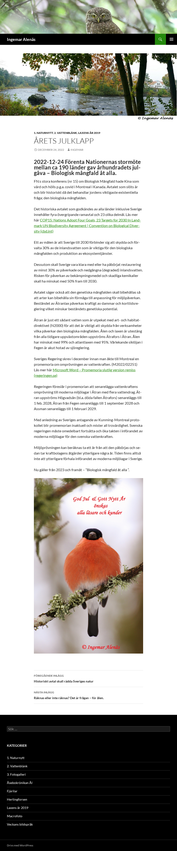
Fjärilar (12, 791)
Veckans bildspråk (20, 824)
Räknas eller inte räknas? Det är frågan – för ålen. (69, 695)
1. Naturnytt (43, 133)
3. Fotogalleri (16, 774)
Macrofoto (14, 816)
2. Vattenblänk (65, 133)
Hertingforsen (17, 799)
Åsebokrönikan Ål (19, 783)
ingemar (77, 149)
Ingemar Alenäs (21, 39)
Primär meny (171, 39)
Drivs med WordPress (20, 845)
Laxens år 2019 (89, 133)
